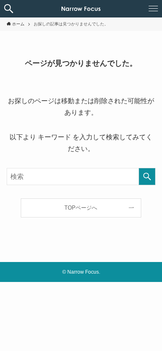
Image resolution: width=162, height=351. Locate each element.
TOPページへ (80, 208)
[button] (8, 8)
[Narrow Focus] (81, 8)
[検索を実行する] (147, 176)
